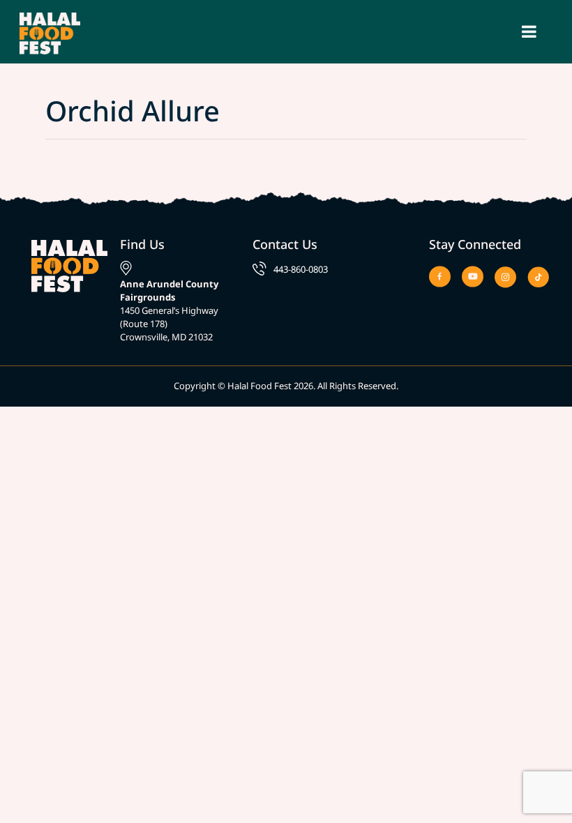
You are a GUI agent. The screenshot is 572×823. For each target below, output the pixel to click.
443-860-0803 (300, 269)
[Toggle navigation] (529, 31)
